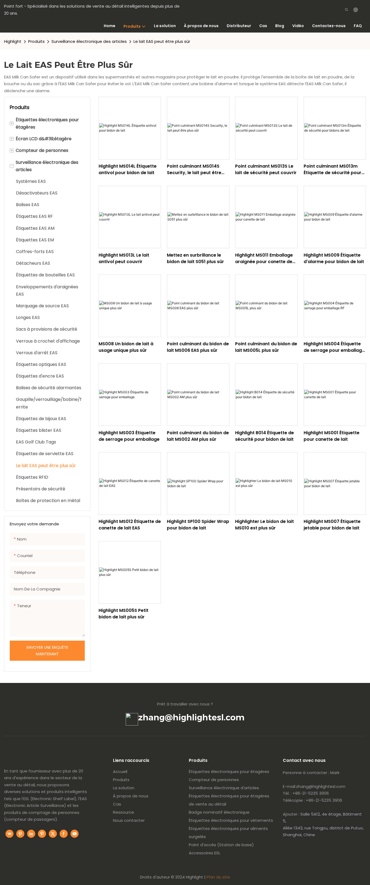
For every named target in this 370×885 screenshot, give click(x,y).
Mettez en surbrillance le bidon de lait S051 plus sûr (195, 258)
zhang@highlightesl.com (191, 717)
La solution (123, 788)
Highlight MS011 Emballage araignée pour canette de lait (264, 258)
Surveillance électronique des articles (89, 41)
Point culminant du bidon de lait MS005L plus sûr (266, 347)
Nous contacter (129, 820)
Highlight (12, 41)
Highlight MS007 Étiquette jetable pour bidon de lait (332, 524)
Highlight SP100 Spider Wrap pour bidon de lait (198, 524)
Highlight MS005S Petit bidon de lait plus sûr (123, 613)
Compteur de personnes (214, 779)
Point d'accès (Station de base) (221, 845)
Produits (36, 41)
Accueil (120, 771)
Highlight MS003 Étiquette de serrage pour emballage (129, 436)
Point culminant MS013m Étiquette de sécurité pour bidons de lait (332, 169)
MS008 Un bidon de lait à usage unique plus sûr (126, 347)
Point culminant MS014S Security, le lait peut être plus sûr (194, 169)
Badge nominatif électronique (219, 812)
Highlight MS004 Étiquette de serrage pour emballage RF (334, 347)
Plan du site (218, 877)
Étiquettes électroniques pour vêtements (231, 820)
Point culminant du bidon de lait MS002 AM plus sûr (198, 436)
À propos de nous (130, 796)
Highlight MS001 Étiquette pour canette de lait (331, 436)
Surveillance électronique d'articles (224, 788)
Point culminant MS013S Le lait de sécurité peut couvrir (266, 169)
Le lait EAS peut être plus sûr (162, 41)
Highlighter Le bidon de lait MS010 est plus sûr (264, 524)
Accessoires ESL (204, 853)
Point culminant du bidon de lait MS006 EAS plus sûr (198, 347)
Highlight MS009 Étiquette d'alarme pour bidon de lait (334, 258)
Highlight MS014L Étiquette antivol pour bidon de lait (128, 169)
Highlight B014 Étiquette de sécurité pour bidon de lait (264, 436)
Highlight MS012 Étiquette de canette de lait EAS (130, 524)
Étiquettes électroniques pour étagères (229, 771)
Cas (117, 804)
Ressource (123, 812)
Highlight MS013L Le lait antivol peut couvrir (124, 258)
